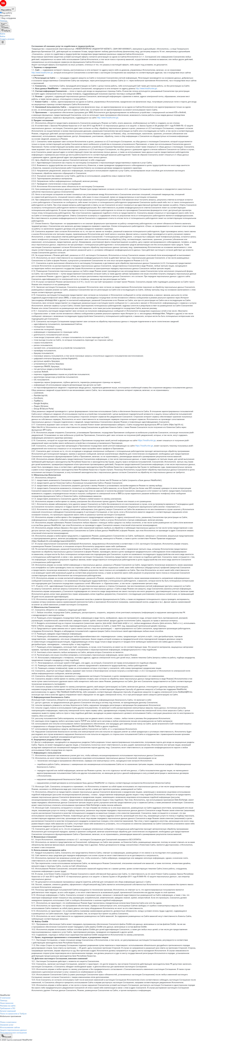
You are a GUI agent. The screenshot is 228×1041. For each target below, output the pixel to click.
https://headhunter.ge (147, 440)
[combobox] (6, 1036)
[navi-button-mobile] (2, 42)
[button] (2, 33)
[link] (4, 27)
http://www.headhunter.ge (42, 72)
